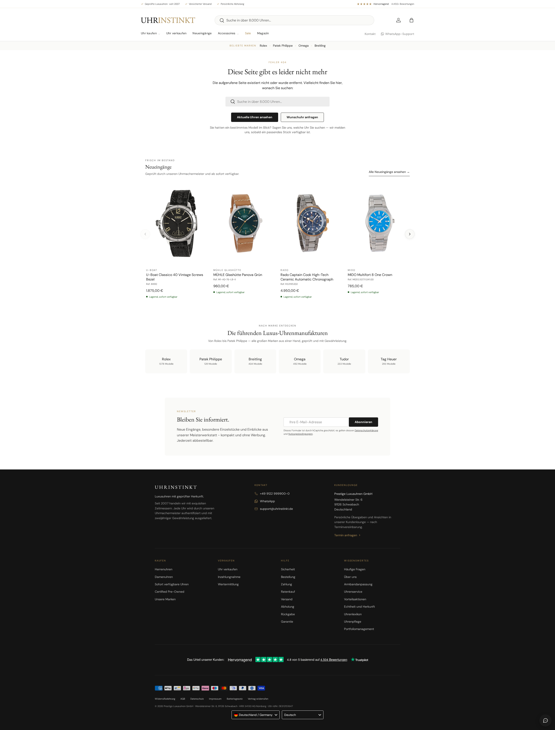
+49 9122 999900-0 (275, 493)
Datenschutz (197, 698)
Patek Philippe (283, 46)
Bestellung (288, 577)
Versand (286, 599)
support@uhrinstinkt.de (276, 509)
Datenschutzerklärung (366, 430)
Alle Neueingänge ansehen (389, 172)
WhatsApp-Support (399, 34)
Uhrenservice (353, 592)
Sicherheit (288, 569)
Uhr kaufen (149, 33)
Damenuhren (164, 577)
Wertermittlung (228, 584)
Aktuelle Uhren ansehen (254, 117)
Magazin (263, 33)
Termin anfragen (345, 535)
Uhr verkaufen (176, 33)
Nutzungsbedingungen (300, 433)
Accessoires (226, 33)
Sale (248, 33)
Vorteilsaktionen (355, 599)
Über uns (350, 577)
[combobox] (294, 20)
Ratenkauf (288, 592)
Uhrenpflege (352, 621)
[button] (411, 20)
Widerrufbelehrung (165, 698)
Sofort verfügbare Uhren (172, 584)
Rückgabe (288, 614)
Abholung (287, 607)
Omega (304, 46)
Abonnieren (363, 422)
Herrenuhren (163, 569)
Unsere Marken (165, 599)
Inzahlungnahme (229, 577)
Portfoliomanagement (359, 629)
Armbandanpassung (358, 584)
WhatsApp (267, 501)
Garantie (287, 621)
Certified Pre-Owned (169, 592)
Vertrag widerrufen (258, 698)
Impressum (215, 698)
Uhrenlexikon (353, 614)
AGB (182, 698)
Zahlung (286, 584)
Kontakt (370, 34)
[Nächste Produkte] (410, 234)
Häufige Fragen (354, 569)
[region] (277, 242)
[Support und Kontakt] (545, 720)
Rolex (263, 46)
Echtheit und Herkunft (359, 607)
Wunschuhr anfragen (302, 117)
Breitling (320, 46)
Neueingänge (202, 33)
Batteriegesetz (235, 698)
